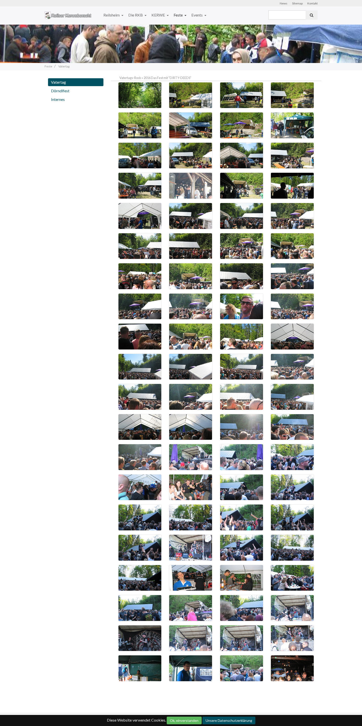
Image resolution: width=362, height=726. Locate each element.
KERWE (158, 15)
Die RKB (136, 15)
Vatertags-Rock (130, 78)
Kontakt (312, 3)
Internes (58, 99)
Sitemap (297, 3)
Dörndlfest (60, 90)
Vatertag (58, 82)
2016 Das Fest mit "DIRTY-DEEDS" (167, 78)
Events (197, 15)
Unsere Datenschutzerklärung (229, 720)
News (283, 3)
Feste (178, 15)
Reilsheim (111, 15)
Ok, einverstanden (184, 720)
